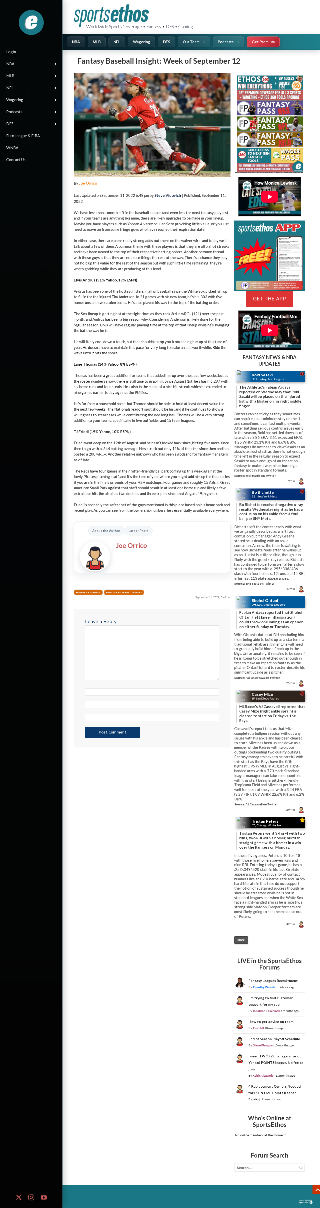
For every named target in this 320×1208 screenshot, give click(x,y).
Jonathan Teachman (266, 1011)
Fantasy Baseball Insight (124, 592)
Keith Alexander (263, 1075)
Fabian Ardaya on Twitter (263, 678)
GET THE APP (269, 299)
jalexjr (256, 1099)
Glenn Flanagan (263, 1045)
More (241, 940)
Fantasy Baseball (88, 592)
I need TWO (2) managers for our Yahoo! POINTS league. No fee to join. (276, 1062)
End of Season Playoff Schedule (274, 1039)
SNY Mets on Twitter (260, 583)
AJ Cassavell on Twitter (262, 804)
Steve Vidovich (167, 195)
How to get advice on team (271, 1021)
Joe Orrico (88, 183)
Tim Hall (258, 1028)
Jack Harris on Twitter (261, 476)
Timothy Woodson (265, 987)
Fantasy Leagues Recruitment (273, 980)
